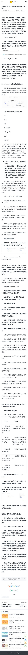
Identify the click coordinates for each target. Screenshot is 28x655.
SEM (18, 11)
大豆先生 (5, 11)
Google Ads (5, 596)
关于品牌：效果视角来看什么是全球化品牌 (7, 604)
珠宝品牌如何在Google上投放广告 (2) (20, 604)
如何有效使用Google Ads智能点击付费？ (14, 578)
